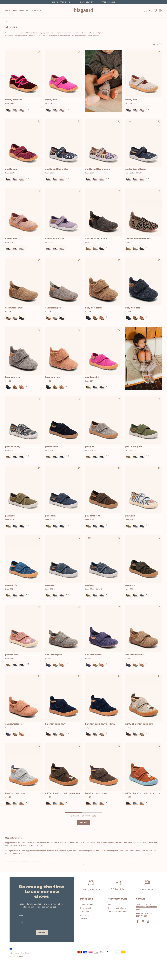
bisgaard (19, 957)
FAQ (109, 904)
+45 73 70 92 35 (143, 904)
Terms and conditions (117, 912)
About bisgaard (87, 904)
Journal (83, 919)
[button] (150, 10)
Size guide (84, 912)
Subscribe (41, 932)
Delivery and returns (117, 908)
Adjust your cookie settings (19, 953)
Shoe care (84, 915)
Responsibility (86, 908)
